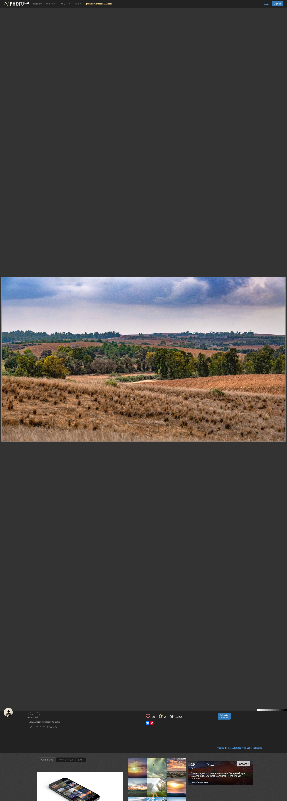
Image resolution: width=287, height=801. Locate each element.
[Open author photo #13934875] (137, 768)
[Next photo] (284, 348)
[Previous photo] (3, 348)
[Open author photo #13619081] (137, 787)
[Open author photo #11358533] (176, 787)
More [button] (77, 4)
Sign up (277, 4)
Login (266, 4)
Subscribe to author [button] (224, 716)
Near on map (65, 759)
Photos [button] (36, 4)
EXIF (80, 759)
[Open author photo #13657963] (176, 768)
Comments (47, 759)
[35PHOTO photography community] (16, 3)
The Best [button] (64, 4)
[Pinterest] (152, 723)
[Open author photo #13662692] (157, 768)
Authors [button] (50, 4)
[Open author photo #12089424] (157, 787)
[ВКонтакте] (147, 723)
